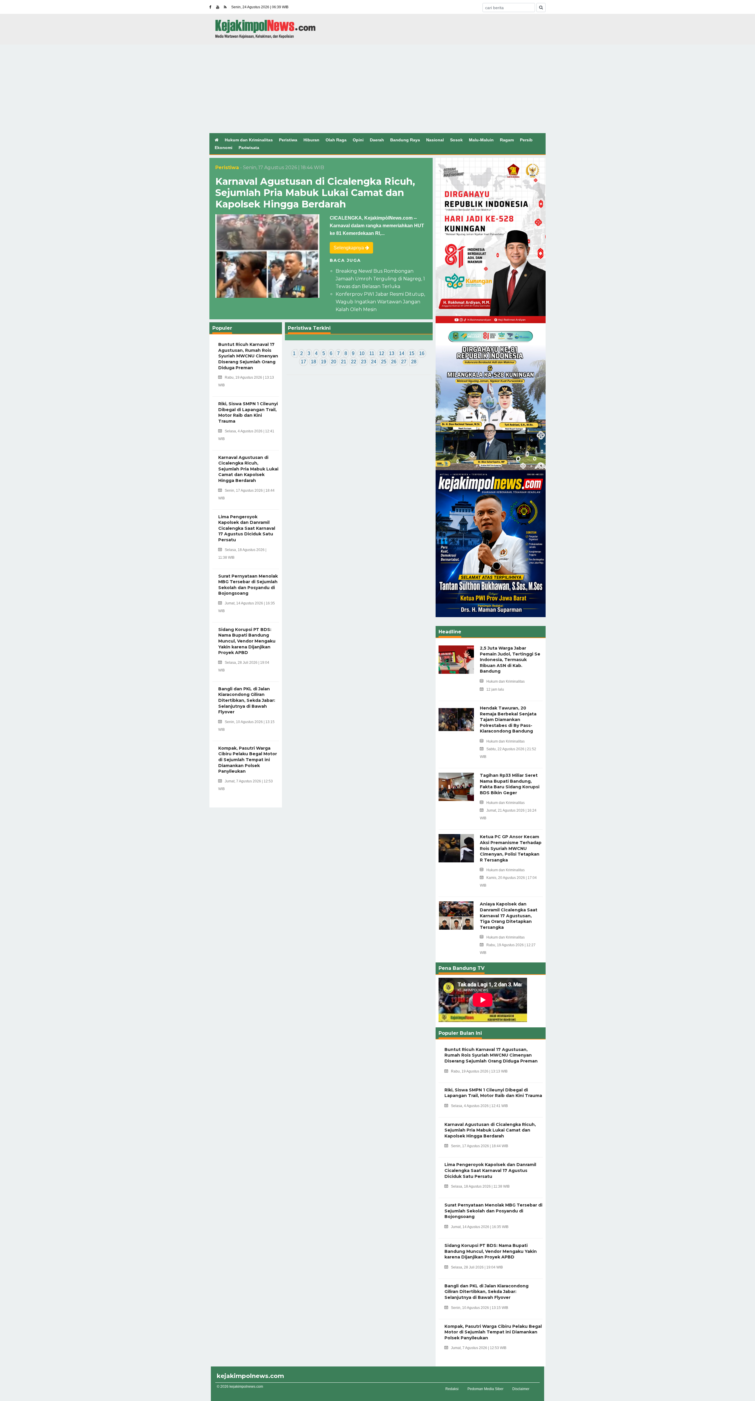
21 (343, 361)
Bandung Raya (405, 140)
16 (421, 353)
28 (413, 361)
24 (373, 361)
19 (323, 361)
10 (362, 353)
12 (381, 353)
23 (363, 361)
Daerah (377, 140)
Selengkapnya (349, 247)
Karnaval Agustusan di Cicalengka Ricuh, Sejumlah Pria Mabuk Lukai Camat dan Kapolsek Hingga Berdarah (315, 193)
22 (353, 361)
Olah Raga (336, 140)
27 (403, 361)
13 (391, 353)
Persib (526, 140)
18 (313, 361)
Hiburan (311, 140)
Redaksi (452, 1389)
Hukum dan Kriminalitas (249, 140)
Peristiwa (288, 140)
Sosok (456, 140)
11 (371, 353)
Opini (358, 140)
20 (333, 361)
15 (411, 353)
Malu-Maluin (481, 140)
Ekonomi (223, 147)
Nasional (435, 140)
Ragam (507, 140)
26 (393, 361)
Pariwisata (249, 147)
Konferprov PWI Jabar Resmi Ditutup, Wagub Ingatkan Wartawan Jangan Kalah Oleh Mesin (380, 301)
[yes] (541, 7)
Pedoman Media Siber (485, 1389)
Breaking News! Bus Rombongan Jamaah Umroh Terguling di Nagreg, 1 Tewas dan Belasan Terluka (380, 278)
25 (383, 361)
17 (303, 361)
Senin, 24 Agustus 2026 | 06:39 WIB (259, 7)
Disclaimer (520, 1389)
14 (401, 353)
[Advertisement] (377, 89)
